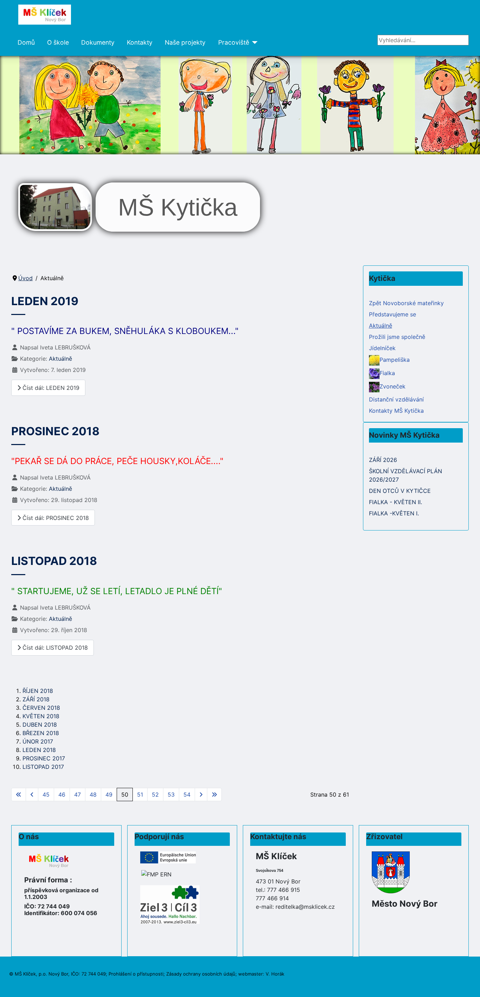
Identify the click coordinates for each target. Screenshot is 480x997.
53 (171, 794)
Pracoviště (233, 42)
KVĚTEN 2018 (40, 716)
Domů (26, 42)
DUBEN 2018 (39, 724)
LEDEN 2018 (39, 749)
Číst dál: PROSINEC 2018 (55, 517)
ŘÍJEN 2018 (37, 690)
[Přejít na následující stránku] (201, 794)
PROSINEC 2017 (43, 758)
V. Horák (275, 974)
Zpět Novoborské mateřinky (406, 303)
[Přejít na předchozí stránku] (32, 794)
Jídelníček (382, 348)
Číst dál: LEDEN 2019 (50, 387)
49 (108, 794)
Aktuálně (60, 358)
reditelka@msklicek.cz (305, 906)
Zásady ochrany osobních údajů (200, 974)
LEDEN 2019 (44, 301)
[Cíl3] (170, 903)
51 (140, 794)
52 (155, 794)
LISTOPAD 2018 (54, 561)
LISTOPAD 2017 (43, 766)
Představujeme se (392, 314)
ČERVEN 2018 (41, 707)
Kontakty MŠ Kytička (396, 410)
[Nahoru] (467, 984)
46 (61, 794)
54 (186, 794)
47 (77, 794)
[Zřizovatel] (391, 871)
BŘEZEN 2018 (40, 733)
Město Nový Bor (404, 904)
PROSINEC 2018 (55, 431)
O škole (58, 42)
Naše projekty (185, 42)
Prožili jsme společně (397, 336)
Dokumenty (98, 42)
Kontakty (140, 42)
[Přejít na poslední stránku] (214, 794)
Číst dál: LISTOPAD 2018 (54, 647)
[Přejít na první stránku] (18, 794)
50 (124, 794)
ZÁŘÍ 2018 (36, 699)
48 (93, 794)
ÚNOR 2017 (37, 741)
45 (46, 794)
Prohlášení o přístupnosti (136, 974)
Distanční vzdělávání (396, 399)
